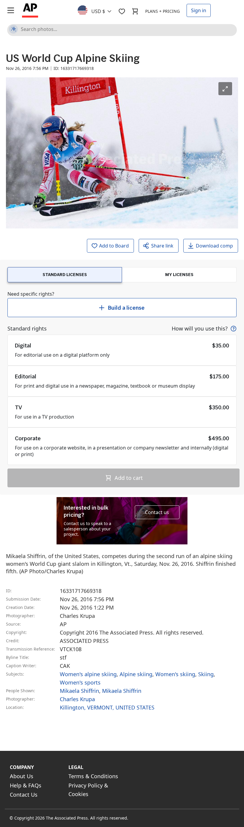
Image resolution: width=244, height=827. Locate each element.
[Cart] (135, 11)
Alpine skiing (136, 674)
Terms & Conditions (93, 776)
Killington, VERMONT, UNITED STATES (107, 707)
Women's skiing (175, 674)
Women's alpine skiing (88, 674)
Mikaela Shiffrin (79, 690)
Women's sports (80, 682)
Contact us (157, 512)
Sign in (198, 10)
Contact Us (23, 794)
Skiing (206, 674)
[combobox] (98, 10)
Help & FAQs (25, 785)
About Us (21, 776)
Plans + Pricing (162, 11)
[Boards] (122, 11)
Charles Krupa (77, 699)
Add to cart (128, 477)
